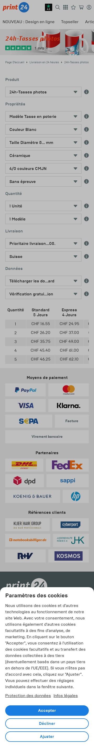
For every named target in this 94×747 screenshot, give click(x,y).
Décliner (47, 723)
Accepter (47, 710)
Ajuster (47, 736)
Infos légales (66, 695)
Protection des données (28, 695)
